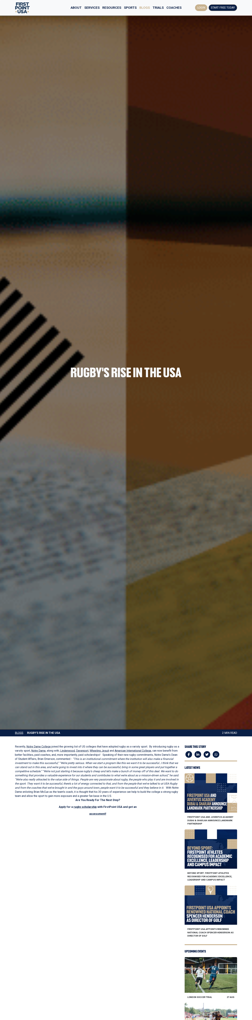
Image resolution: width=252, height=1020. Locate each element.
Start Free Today (223, 7)
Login (201, 7)
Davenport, (82, 750)
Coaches (174, 8)
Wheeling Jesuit (99, 750)
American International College (133, 750)
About (76, 8)
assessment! (97, 813)
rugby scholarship (85, 807)
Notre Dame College (38, 746)
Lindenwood (67, 750)
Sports (130, 8)
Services (92, 8)
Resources (111, 8)
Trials (158, 8)
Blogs (144, 8)
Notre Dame (38, 750)
